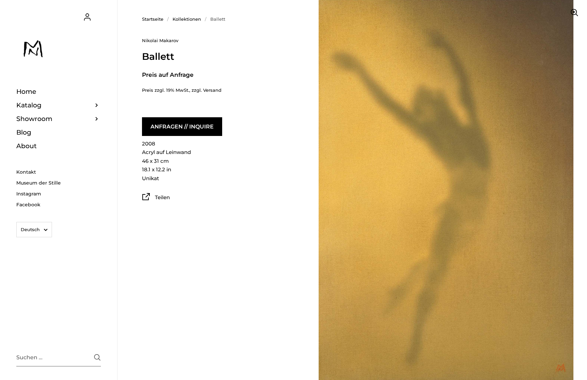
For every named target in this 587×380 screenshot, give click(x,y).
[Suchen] (97, 357)
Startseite (152, 19)
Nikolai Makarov (160, 40)
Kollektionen (187, 19)
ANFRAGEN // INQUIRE (182, 126)
